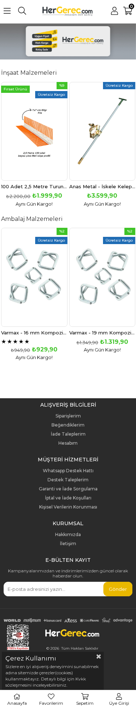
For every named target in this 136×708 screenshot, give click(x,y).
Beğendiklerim (68, 425)
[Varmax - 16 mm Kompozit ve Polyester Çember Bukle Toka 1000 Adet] (34, 277)
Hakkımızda (68, 534)
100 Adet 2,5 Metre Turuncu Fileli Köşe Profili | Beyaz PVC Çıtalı (34, 186)
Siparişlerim (68, 416)
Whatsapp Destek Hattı (68, 470)
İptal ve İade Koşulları (68, 498)
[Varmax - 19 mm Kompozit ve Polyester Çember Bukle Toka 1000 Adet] (102, 277)
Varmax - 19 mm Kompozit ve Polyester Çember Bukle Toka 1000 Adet (102, 333)
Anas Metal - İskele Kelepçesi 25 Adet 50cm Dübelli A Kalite (102, 186)
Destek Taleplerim (68, 479)
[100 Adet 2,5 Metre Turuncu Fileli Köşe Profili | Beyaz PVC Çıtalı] (34, 131)
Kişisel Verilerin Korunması (68, 507)
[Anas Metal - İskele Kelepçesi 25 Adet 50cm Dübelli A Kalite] (102, 131)
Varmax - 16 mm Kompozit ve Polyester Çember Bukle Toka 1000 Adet (34, 333)
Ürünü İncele (47, 144)
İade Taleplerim (68, 434)
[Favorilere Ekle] (34, 144)
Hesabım (68, 443)
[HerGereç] (68, 42)
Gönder (118, 589)
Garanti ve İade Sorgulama (68, 488)
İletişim (68, 543)
